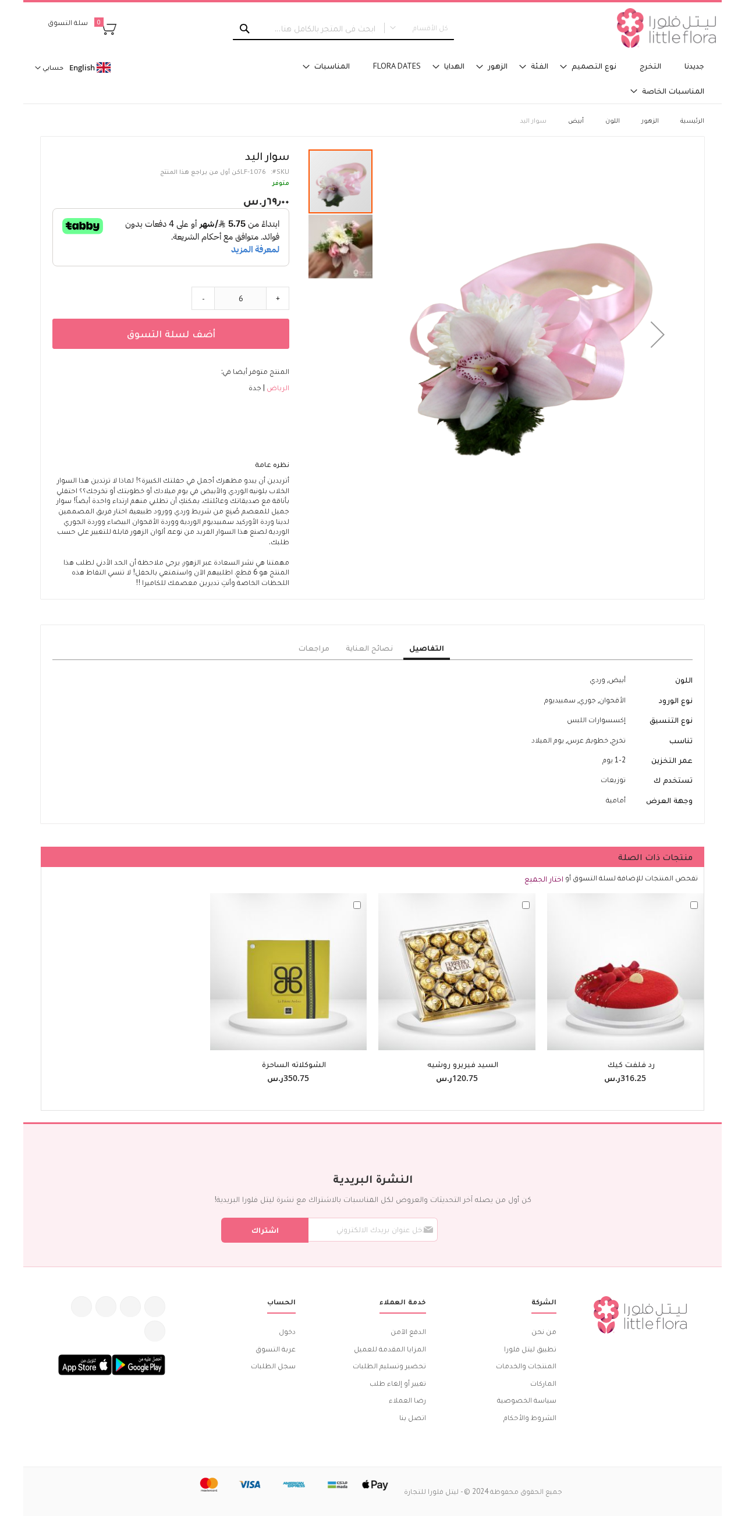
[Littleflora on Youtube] (81, 1306)
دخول (287, 1331)
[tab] (426, 648)
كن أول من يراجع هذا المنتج (200, 171)
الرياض (277, 388)
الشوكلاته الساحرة (294, 1064)
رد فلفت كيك (631, 1064)
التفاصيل (426, 648)
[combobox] (343, 28)
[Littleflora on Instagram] (105, 1306)
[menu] (489, 78)
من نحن (543, 1331)
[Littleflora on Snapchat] (154, 1331)
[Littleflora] (666, 28)
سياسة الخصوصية (526, 1400)
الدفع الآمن (408, 1331)
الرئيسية (692, 120)
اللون (612, 120)
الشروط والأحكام (529, 1417)
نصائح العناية (369, 648)
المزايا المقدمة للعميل (390, 1349)
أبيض (576, 120)
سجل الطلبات (273, 1366)
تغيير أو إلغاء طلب (398, 1383)
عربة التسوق (276, 1349)
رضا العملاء (407, 1400)
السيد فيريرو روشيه (462, 1064)
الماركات (543, 1383)
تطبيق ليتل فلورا (530, 1349)
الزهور (650, 120)
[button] (657, 334)
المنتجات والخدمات (526, 1366)
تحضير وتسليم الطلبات (389, 1366)
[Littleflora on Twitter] (130, 1306)
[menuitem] (694, 66)
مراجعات (314, 648)
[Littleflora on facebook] (154, 1306)
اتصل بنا (412, 1417)
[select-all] (543, 878)
